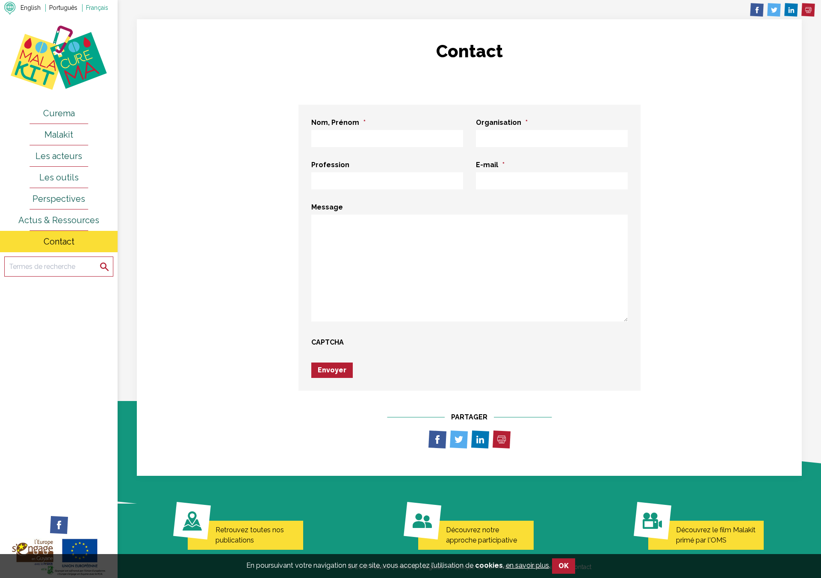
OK (563, 566)
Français (97, 7)
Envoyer (332, 370)
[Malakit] (59, 57)
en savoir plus (527, 565)
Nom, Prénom (338, 122)
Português (63, 7)
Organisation (502, 122)
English (31, 7)
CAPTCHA (327, 342)
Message (327, 207)
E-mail (490, 165)
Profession (330, 165)
